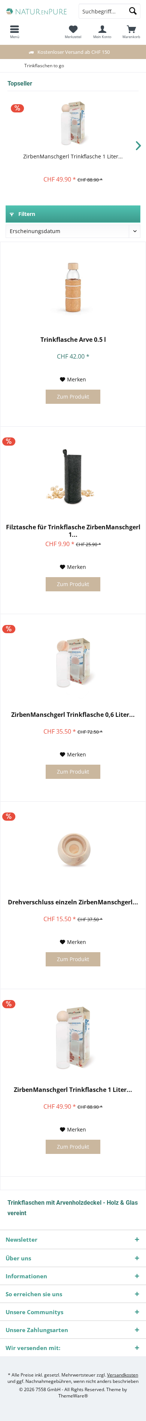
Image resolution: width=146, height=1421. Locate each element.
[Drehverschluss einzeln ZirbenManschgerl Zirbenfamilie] (73, 849)
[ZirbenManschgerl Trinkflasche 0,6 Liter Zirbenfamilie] (73, 662)
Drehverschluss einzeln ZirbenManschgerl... (73, 902)
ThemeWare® (73, 1396)
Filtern (26, 213)
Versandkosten (122, 1375)
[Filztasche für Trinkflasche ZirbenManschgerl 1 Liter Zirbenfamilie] (73, 474)
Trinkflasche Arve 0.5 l (73, 340)
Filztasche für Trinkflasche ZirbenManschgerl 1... (73, 530)
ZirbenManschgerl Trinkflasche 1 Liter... (73, 156)
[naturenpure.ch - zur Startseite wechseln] (36, 11)
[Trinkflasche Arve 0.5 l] (73, 287)
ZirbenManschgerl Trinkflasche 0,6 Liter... (73, 715)
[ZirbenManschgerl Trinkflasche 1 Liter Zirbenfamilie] (73, 123)
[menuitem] (131, 32)
